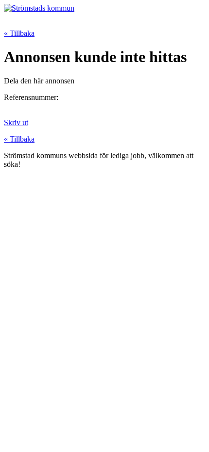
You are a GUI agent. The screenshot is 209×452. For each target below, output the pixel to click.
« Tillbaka (19, 33)
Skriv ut (16, 122)
